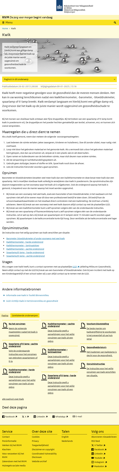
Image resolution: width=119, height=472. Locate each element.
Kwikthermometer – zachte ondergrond (25, 249)
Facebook (105, 449)
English (65, 436)
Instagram (105, 462)
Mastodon (105, 466)
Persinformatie (9, 441)
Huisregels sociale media (14, 465)
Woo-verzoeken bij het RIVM (13, 455)
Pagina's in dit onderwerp (16, 79)
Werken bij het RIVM (12, 445)
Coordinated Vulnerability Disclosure (44, 455)
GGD (75, 266)
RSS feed (95, 441)
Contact (6, 436)
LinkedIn (105, 453)
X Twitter (105, 445)
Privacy (35, 441)
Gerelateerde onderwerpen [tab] (25, 315)
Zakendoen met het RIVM (14, 461)
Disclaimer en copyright (43, 449)
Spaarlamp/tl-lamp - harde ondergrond (25, 252)
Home (5, 28)
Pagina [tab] (5, 315)
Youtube (105, 457)
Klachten (6, 449)
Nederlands (67, 441)
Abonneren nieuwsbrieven (104, 436)
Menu (9, 22)
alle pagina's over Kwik (13, 399)
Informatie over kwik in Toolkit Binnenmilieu (27, 295)
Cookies (35, 436)
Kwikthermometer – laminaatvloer (22, 245)
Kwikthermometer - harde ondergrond (24, 242)
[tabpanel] (59, 360)
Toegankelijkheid (40, 445)
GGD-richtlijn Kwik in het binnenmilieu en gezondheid (32, 301)
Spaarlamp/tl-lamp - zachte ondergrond (25, 256)
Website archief (39, 461)
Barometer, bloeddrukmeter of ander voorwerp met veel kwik (35, 238)
